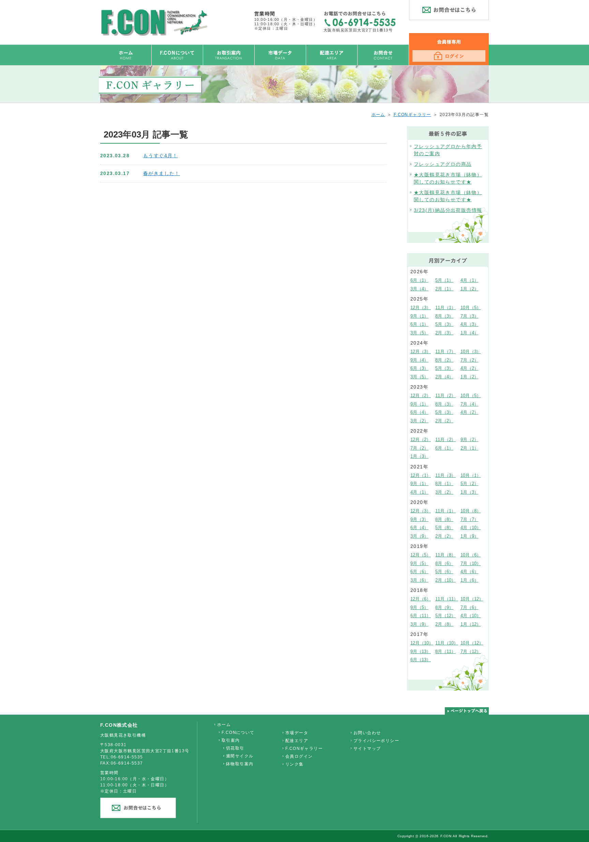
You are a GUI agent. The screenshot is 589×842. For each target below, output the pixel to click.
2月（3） (444, 332)
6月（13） (420, 659)
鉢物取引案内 (239, 763)
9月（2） (469, 439)
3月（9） (419, 536)
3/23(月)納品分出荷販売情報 (448, 210)
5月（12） (445, 615)
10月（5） (470, 307)
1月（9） (469, 536)
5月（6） (444, 571)
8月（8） (444, 519)
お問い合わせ (367, 732)
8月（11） (445, 651)
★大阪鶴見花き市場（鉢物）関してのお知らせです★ (448, 178)
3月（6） (419, 580)
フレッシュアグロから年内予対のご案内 (448, 150)
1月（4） (469, 332)
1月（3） (419, 456)
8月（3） (444, 316)
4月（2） (469, 368)
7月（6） (469, 607)
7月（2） (469, 360)
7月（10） (470, 563)
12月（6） (420, 598)
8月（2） (444, 360)
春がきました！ (161, 173)
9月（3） (419, 519)
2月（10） (445, 580)
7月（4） (469, 404)
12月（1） (420, 475)
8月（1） (444, 483)
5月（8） (444, 527)
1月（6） (469, 580)
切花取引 (235, 748)
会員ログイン (299, 756)
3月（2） (419, 420)
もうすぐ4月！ (160, 155)
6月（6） (419, 571)
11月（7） (445, 351)
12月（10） (421, 642)
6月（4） (419, 412)
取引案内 (231, 740)
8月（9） (444, 607)
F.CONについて (238, 732)
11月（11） (446, 598)
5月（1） (444, 280)
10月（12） (471, 598)
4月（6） (469, 571)
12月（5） (420, 554)
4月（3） (469, 324)
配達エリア (296, 740)
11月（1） (445, 307)
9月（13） (420, 651)
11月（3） (445, 475)
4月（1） (469, 280)
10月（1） (470, 475)
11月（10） (446, 642)
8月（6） (444, 563)
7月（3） (469, 316)
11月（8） (445, 554)
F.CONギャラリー (412, 114)
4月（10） (470, 527)
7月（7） (469, 519)
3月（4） (419, 288)
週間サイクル (239, 756)
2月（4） (444, 376)
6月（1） (419, 280)
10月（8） (470, 510)
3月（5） (419, 332)
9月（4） (419, 360)
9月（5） (419, 563)
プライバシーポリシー (376, 740)
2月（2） (444, 420)
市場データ (296, 732)
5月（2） (469, 483)
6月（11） (420, 615)
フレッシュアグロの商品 (442, 164)
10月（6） (470, 554)
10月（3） (470, 351)
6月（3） (419, 368)
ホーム (378, 114)
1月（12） (470, 624)
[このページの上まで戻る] (467, 711)
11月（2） (445, 395)
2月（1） (444, 288)
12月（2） (420, 395)
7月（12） (470, 651)
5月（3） (444, 324)
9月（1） (419, 316)
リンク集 (294, 764)
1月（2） (469, 288)
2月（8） (444, 624)
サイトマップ (367, 748)
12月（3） (420, 307)
